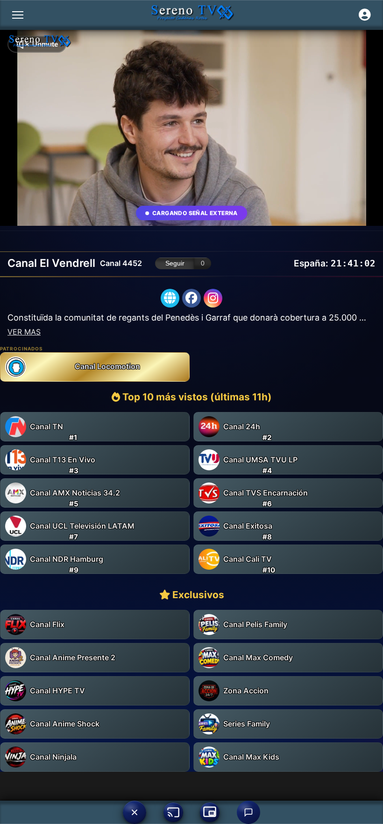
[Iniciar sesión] (365, 15)
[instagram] (213, 298)
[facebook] (191, 298)
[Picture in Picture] (210, 812)
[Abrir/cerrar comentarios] (248, 812)
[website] (170, 298)
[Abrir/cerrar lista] (134, 812)
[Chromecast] (173, 812)
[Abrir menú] (17, 14)
